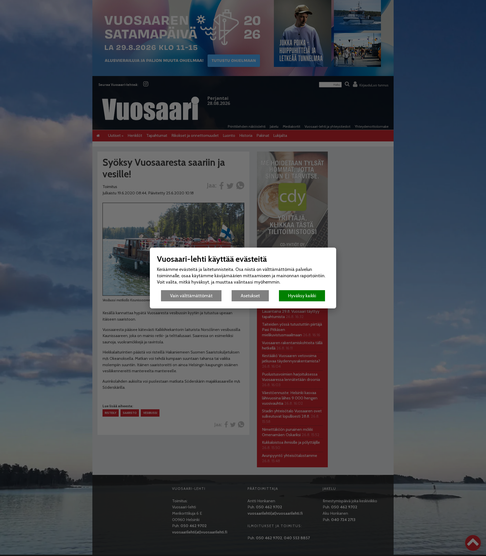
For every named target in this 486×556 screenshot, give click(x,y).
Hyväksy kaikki (302, 295)
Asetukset (250, 295)
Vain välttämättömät (191, 295)
